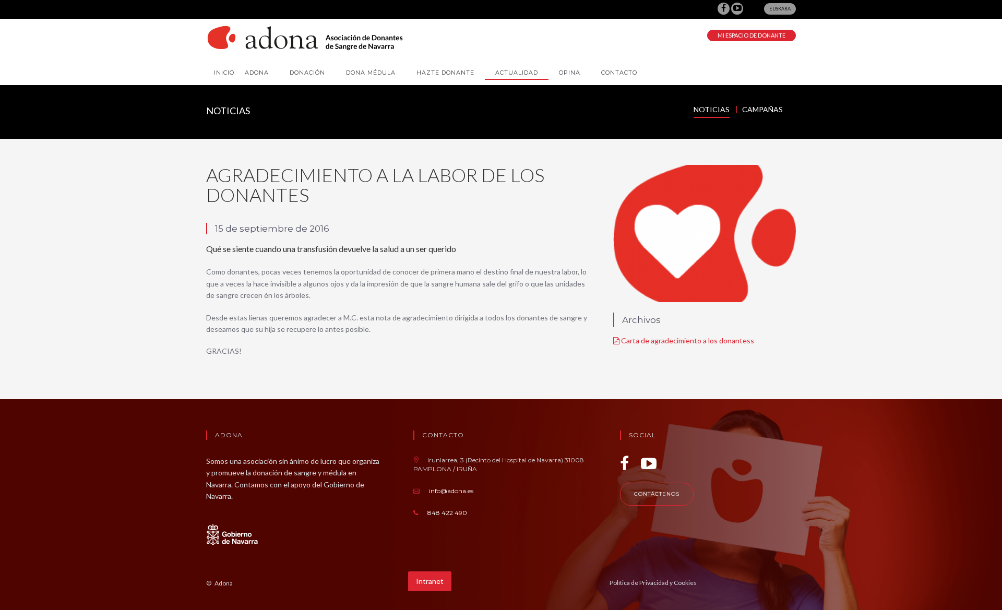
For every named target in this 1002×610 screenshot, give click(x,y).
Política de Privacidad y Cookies (653, 583)
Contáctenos (656, 494)
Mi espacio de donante (751, 35)
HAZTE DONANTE (445, 72)
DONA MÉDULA (371, 72)
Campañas (762, 109)
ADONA (257, 72)
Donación (307, 72)
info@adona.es (451, 491)
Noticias (712, 110)
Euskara (780, 8)
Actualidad (516, 72)
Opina (569, 72)
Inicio (224, 72)
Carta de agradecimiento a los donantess (686, 340)
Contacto (619, 72)
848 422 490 (447, 513)
